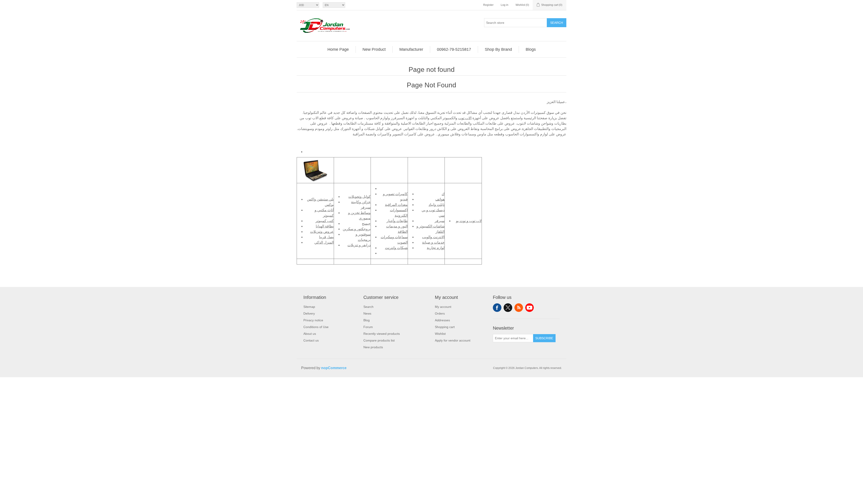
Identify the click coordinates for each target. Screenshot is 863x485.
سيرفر (440, 221)
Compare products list (379, 340)
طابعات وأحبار (397, 221)
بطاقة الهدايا (325, 226)
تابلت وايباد (437, 205)
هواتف (440, 199)
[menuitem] (338, 49)
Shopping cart (445, 327)
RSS (518, 307)
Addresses (442, 320)
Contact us (311, 340)
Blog (366, 320)
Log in (504, 5)
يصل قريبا (326, 237)
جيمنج (366, 223)
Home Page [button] (338, 49)
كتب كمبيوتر (325, 221)
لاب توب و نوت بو (469, 221)
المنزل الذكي (324, 242)
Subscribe (544, 338)
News (367, 313)
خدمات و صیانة (433, 242)
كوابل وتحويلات (359, 196)
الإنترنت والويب (433, 237)
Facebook (497, 307)
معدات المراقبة (396, 205)
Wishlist (440, 333)
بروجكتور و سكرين (357, 229)
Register (488, 5)
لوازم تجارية (436, 248)
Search (556, 22)
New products (373, 347)
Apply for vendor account (452, 340)
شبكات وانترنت (396, 248)
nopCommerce (334, 368)
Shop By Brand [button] (498, 49)
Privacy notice (313, 320)
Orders (440, 313)
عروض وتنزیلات (322, 232)
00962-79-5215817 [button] (454, 49)
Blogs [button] (531, 49)
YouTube (529, 307)
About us (309, 333)
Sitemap (309, 307)
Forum (368, 327)
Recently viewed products (381, 333)
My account (443, 307)
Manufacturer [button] (411, 49)
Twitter (508, 307)
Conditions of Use (316, 327)
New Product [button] (374, 49)
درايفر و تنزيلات (359, 245)
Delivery (309, 313)
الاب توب (465, 118)
